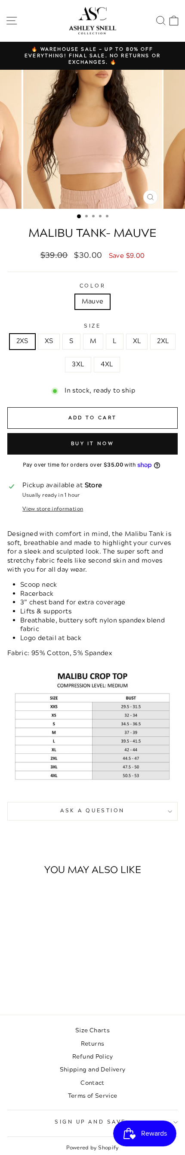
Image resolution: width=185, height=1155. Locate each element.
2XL (163, 341)
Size (92, 326)
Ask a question (92, 810)
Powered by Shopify (92, 1148)
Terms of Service (92, 1096)
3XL (78, 364)
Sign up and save (90, 1122)
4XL (107, 364)
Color (93, 286)
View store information (52, 509)
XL (137, 341)
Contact (92, 1083)
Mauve (93, 301)
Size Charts (92, 1030)
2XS (22, 341)
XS (49, 341)
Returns (93, 1044)
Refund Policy (92, 1057)
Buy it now (92, 443)
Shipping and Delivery (93, 1069)
